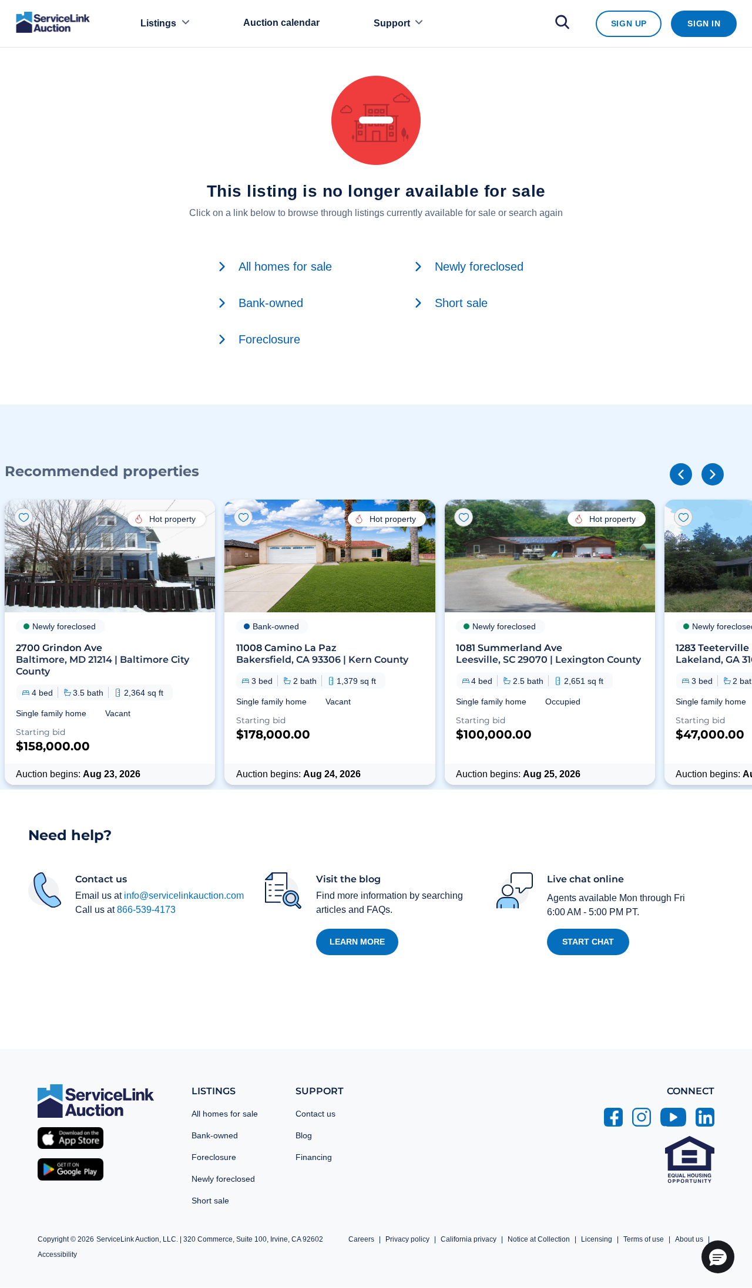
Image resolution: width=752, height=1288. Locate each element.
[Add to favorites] (23, 517)
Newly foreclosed (223, 1179)
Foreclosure (214, 1157)
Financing (314, 1157)
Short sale (210, 1200)
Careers (361, 1239)
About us (689, 1239)
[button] (110, 642)
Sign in (703, 23)
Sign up (629, 23)
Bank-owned (215, 1135)
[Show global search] (562, 24)
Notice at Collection (539, 1239)
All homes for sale (225, 1113)
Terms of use (643, 1239)
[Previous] (681, 474)
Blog (304, 1135)
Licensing (596, 1239)
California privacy (468, 1239)
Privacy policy (407, 1239)
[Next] (712, 474)
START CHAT (588, 941)
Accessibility (57, 1254)
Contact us (315, 1113)
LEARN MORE (357, 941)
